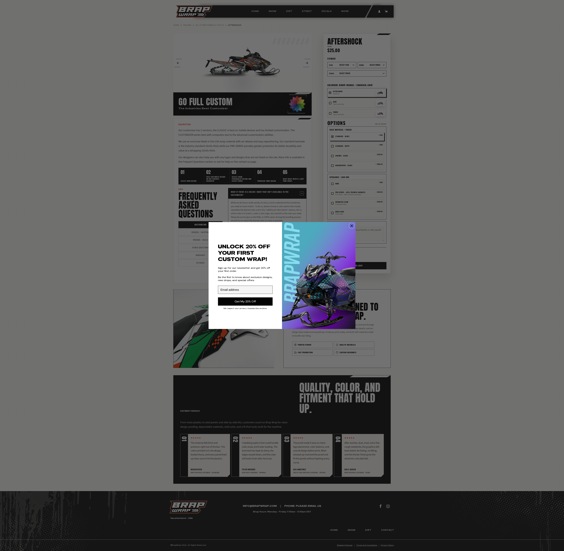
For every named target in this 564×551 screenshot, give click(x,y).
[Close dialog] (351, 225)
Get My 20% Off (245, 301)
